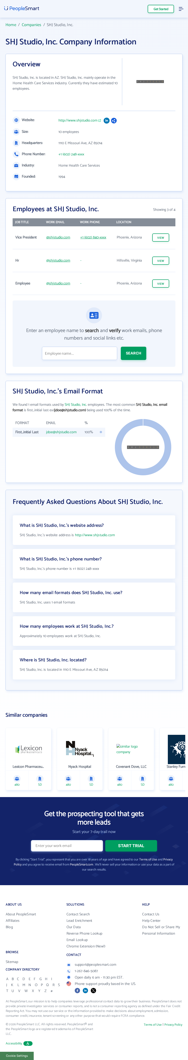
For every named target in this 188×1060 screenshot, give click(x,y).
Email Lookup (77, 940)
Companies (31, 25)
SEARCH (133, 353)
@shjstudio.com (58, 237)
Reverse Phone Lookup (84, 933)
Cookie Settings (17, 1055)
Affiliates (12, 921)
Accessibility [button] (14, 1043)
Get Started (161, 9)
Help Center (151, 921)
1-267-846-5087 (86, 971)
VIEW (160, 238)
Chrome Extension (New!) (85, 946)
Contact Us (150, 914)
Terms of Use (148, 859)
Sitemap (12, 962)
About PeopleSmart (21, 914)
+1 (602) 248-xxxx (71, 154)
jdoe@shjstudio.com (61, 432)
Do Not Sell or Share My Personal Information (161, 930)
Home (11, 25)
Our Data (73, 927)
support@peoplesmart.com (95, 965)
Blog (9, 927)
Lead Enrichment (79, 921)
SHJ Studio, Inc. (76, 405)
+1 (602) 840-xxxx (93, 237)
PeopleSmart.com (81, 864)
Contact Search (78, 914)
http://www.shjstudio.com (77, 120)
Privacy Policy (173, 1025)
